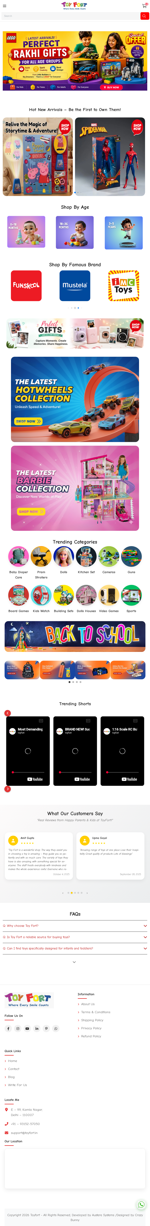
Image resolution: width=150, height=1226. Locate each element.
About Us (87, 1004)
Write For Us (17, 1085)
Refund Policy (90, 1036)
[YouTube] (27, 1028)
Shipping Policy (91, 1020)
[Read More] (75, 961)
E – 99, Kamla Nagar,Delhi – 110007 (26, 1112)
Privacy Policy (91, 1028)
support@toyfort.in (24, 1133)
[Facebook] (8, 1028)
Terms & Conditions (95, 1012)
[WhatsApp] (55, 1028)
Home (12, 1061)
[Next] (7, 789)
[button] (75, 192)
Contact (13, 1069)
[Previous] (7, 713)
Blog (11, 1077)
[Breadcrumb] (4, 6)
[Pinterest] (46, 1028)
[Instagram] (17, 1028)
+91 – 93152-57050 (25, 1124)
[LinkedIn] (36, 1028)
